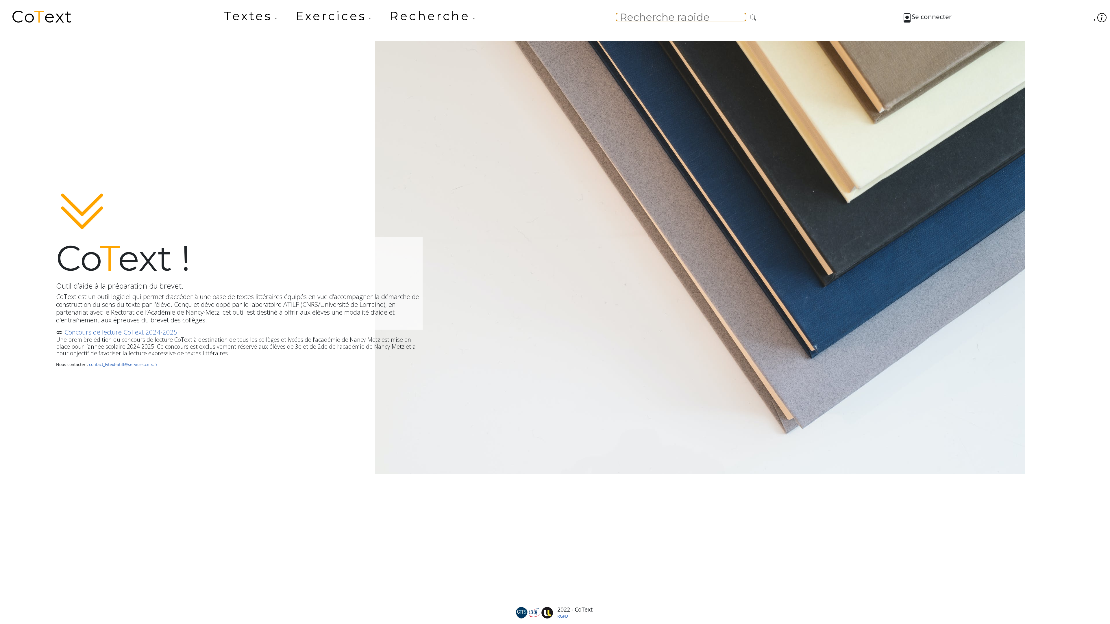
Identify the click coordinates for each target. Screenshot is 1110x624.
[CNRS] (522, 612)
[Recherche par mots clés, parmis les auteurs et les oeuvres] (753, 18)
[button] (250, 18)
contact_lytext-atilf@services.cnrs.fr (123, 364)
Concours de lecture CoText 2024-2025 (120, 332)
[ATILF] (534, 612)
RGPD (562, 616)
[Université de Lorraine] (547, 612)
